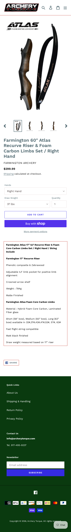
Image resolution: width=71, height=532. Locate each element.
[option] (18, 125)
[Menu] (65, 7)
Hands (7, 185)
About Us (12, 392)
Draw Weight (11, 198)
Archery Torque (34, 521)
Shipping (9, 173)
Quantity (56, 198)
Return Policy (15, 410)
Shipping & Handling (18, 401)
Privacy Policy (15, 418)
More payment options (35, 231)
